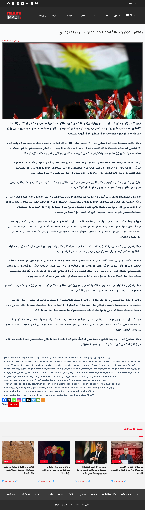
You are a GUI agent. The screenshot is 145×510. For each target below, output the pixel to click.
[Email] (38, 400)
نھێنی (117, 15)
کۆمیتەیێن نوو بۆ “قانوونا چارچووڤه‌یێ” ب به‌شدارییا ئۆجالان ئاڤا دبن (127, 470)
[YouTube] (22, 3)
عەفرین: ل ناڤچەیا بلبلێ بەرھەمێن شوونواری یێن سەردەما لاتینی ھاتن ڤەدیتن (18, 470)
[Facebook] (8, 3)
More (129, 15)
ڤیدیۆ (69, 15)
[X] (9, 400)
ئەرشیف (56, 15)
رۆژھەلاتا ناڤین (109, 494)
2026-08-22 (9, 481)
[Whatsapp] (14, 400)
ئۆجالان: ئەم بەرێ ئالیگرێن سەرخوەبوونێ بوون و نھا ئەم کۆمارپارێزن (56, 470)
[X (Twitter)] (13, 3)
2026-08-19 (118, 481)
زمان (131, 3)
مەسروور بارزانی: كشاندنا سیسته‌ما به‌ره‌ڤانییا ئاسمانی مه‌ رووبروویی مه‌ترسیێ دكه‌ (92, 470)
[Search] (30, 16)
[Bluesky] (36, 3)
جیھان (94, 494)
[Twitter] (33, 400)
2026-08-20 (45, 481)
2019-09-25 (6, 41)
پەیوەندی (41, 15)
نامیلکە (81, 15)
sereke (14, 404)
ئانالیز (105, 15)
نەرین (93, 15)
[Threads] (32, 3)
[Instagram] (18, 3)
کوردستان (17, 41)
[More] (43, 400)
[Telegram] (27, 3)
